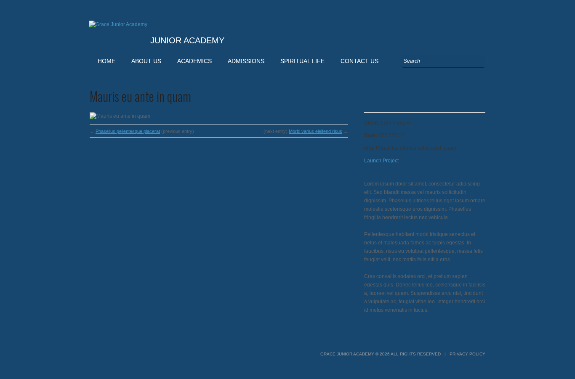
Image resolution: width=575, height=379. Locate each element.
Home (106, 61)
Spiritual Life (302, 61)
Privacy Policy (467, 354)
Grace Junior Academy (347, 354)
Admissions (246, 61)
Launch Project (381, 161)
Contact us (359, 61)
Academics (194, 61)
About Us (146, 61)
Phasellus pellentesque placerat (128, 131)
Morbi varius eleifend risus (315, 131)
